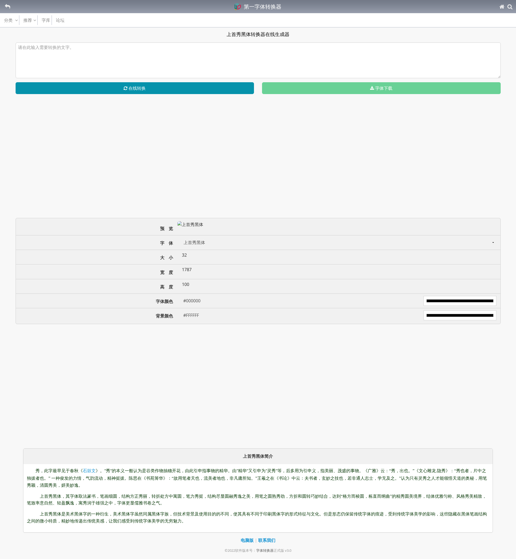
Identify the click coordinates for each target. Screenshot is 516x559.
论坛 (60, 20)
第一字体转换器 (261, 6)
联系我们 (266, 540)
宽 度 (166, 272)
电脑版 (247, 540)
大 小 (166, 257)
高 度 (166, 287)
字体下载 (383, 88)
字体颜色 (164, 301)
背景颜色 (164, 316)
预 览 (166, 228)
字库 (46, 20)
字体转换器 (265, 550)
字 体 (166, 243)
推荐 (27, 20)
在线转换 (136, 88)
